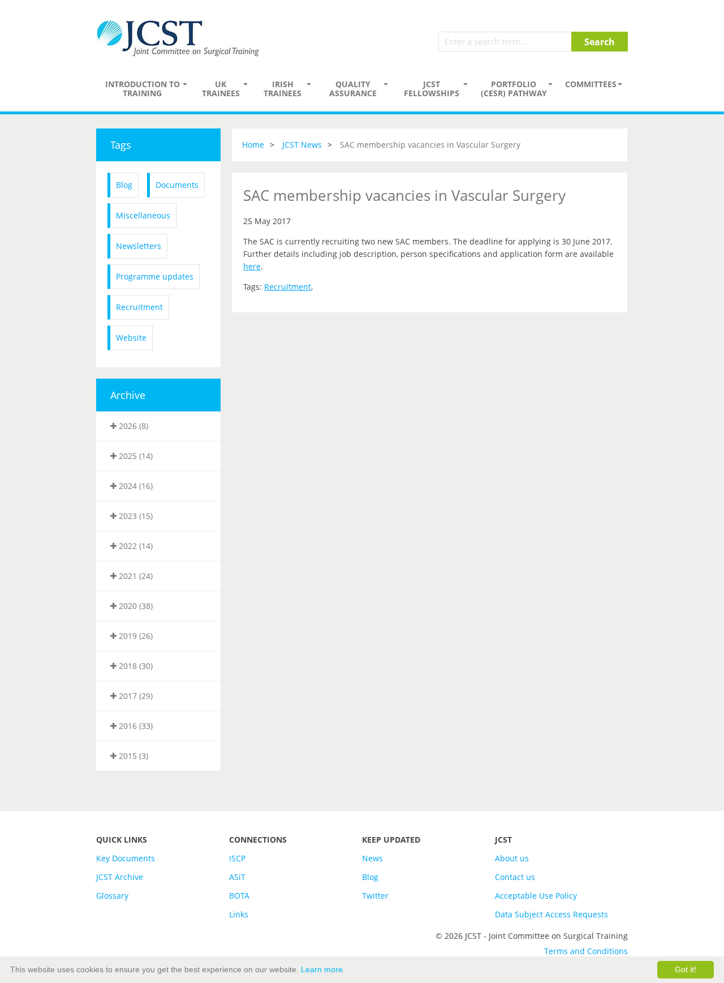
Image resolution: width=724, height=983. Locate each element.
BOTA (239, 895)
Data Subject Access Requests (551, 914)
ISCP (237, 858)
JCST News (302, 144)
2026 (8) (132, 425)
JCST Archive (119, 877)
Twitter (375, 895)
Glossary (112, 895)
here (252, 266)
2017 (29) (135, 695)
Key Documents (125, 858)
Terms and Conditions (586, 951)
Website (131, 337)
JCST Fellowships (431, 88)
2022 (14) (135, 545)
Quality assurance (353, 88)
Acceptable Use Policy (536, 895)
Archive (127, 395)
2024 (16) (135, 485)
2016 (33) (135, 725)
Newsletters (138, 246)
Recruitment (139, 307)
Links (238, 914)
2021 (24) (135, 575)
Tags (120, 145)
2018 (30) (135, 665)
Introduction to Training (142, 88)
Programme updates (154, 276)
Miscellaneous (143, 215)
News (372, 858)
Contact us (515, 877)
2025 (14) (135, 455)
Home (253, 144)
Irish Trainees (282, 88)
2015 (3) (132, 755)
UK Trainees (221, 88)
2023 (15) (135, 515)
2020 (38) (135, 605)
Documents (177, 184)
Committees (591, 84)
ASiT (237, 877)
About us (512, 858)
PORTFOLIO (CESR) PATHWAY (514, 88)
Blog (124, 184)
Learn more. (323, 969)
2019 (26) (135, 635)
